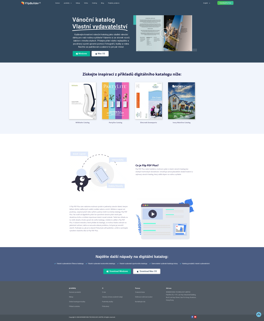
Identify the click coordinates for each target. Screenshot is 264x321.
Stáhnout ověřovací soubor (144, 297)
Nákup (78, 3)
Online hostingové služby (77, 301)
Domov (57, 3)
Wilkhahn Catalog (82, 122)
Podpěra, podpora (113, 3)
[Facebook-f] (192, 317)
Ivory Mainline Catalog (181, 122)
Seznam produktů (75, 292)
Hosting (94, 3)
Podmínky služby (107, 301)
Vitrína (86, 3)
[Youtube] (195, 317)
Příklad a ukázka (74, 306)
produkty (67, 3)
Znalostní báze (140, 292)
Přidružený (105, 306)
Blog (102, 3)
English (205, 3)
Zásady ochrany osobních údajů (112, 297)
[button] (165, 33)
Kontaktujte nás (140, 301)
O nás (104, 292)
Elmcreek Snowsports (148, 122)
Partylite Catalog (115, 122)
